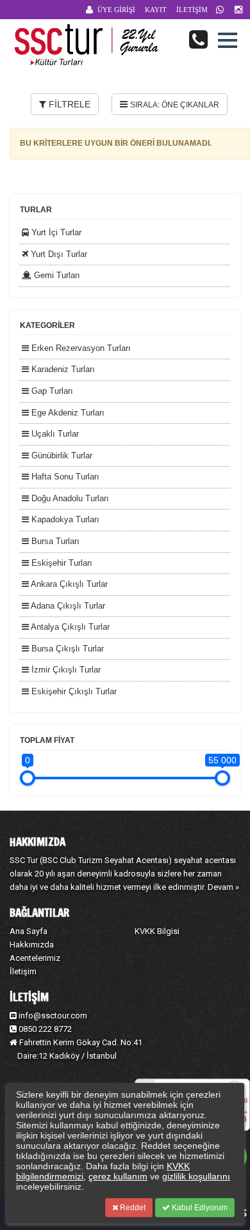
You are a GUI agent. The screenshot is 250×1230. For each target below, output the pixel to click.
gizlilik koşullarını (196, 1176)
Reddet (132, 1207)
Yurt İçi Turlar (55, 232)
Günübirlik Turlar (60, 455)
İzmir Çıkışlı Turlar (65, 669)
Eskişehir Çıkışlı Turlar (73, 691)
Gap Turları (51, 391)
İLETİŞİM (192, 9)
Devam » (223, 887)
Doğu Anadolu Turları (69, 498)
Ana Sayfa (28, 931)
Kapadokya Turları (64, 519)
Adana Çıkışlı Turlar (67, 606)
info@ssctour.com (53, 1015)
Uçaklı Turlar (54, 434)
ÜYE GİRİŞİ (116, 9)
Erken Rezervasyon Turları (80, 348)
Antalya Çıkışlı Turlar (69, 627)
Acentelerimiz (35, 958)
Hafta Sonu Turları (64, 476)
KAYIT (156, 9)
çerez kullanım (117, 1176)
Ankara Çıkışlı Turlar (68, 584)
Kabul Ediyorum (199, 1207)
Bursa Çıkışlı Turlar (66, 648)
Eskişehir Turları (60, 563)
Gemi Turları (55, 275)
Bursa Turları (54, 541)
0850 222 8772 (44, 1029)
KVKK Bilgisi (157, 931)
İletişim (23, 971)
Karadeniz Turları (62, 369)
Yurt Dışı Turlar (57, 254)
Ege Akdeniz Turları (66, 412)
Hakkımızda (32, 944)
